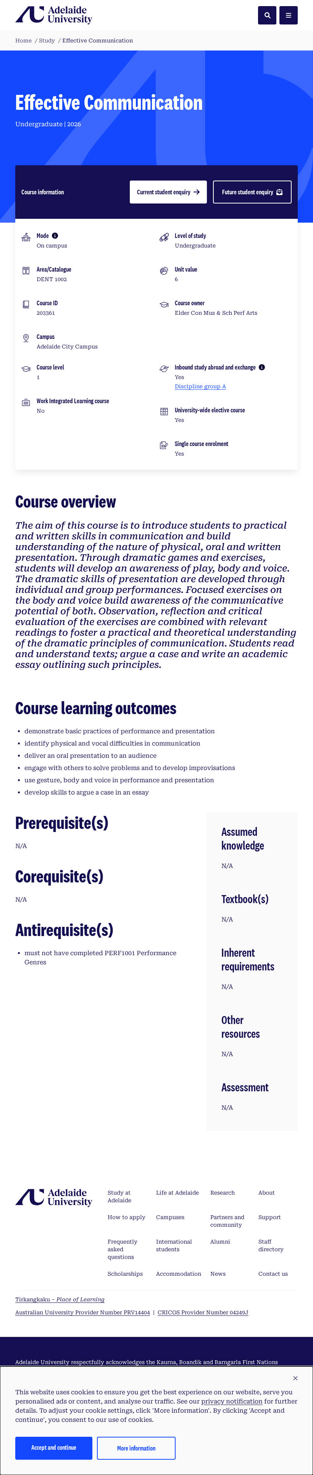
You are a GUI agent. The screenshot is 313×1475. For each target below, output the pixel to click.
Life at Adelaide (177, 1193)
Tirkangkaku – (60, 1299)
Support (269, 1217)
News (218, 1274)
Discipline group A (200, 386)
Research (222, 1193)
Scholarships (125, 1274)
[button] (295, 1378)
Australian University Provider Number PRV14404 (82, 1312)
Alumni (220, 1242)
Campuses (170, 1217)
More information (136, 1448)
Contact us (273, 1274)
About (266, 1193)
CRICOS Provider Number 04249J (203, 1312)
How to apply (126, 1217)
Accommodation (178, 1274)
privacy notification (232, 1401)
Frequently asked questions (122, 1249)
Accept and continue (53, 1447)
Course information (42, 191)
